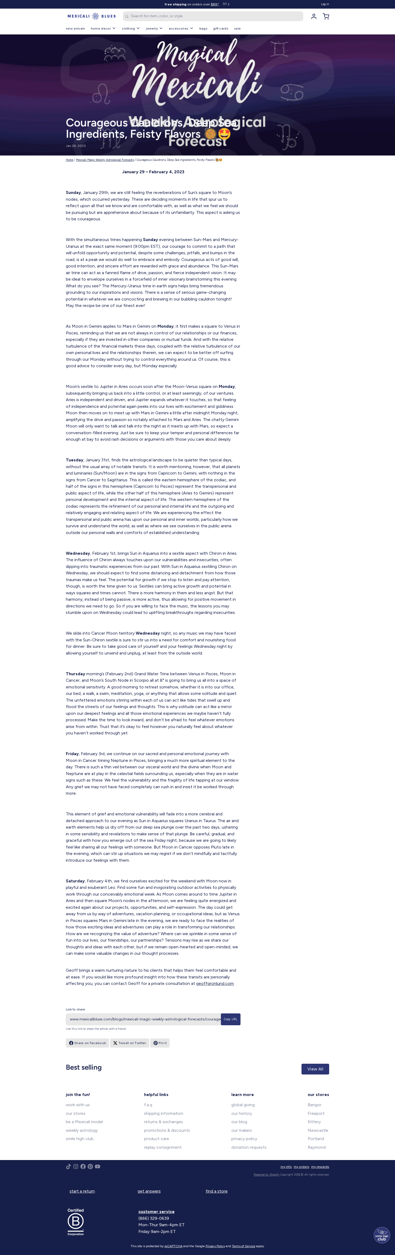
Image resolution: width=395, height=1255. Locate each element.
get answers (149, 1191)
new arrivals (75, 28)
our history (241, 1113)
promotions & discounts (167, 1130)
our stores (75, 1113)
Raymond (317, 1147)
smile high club (80, 1138)
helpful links (156, 1094)
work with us (78, 1104)
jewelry (152, 28)
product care (156, 1138)
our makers (241, 1130)
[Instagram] (75, 1166)
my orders (301, 1167)
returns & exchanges (163, 1121)
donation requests (249, 1147)
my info (286, 1167)
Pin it (163, 1043)
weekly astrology (82, 1130)
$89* (215, 4)
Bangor (314, 1104)
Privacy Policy (215, 1246)
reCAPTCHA (173, 1246)
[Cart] (324, 16)
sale (237, 28)
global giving (243, 1104)
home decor (101, 28)
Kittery (314, 1121)
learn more (242, 1094)
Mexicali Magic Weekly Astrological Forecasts (105, 160)
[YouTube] (97, 1166)
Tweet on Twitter (132, 1043)
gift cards (220, 28)
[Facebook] (83, 1166)
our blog (239, 1121)
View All (315, 1069)
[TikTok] (68, 1166)
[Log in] (312, 16)
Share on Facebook (90, 1043)
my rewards (320, 1167)
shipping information (163, 1113)
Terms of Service (243, 1246)
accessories (178, 28)
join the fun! (78, 1094)
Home (69, 160)
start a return (82, 1191)
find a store (217, 1191)
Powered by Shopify (266, 1174)
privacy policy (244, 1138)
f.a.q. (148, 1104)
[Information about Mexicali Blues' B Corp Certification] (101, 1222)
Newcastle (318, 1130)
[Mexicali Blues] (91, 16)
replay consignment (163, 1147)
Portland (316, 1138)
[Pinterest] (90, 1166)
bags (203, 28)
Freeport (316, 1113)
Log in (325, 4)
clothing (128, 28)
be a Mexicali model (84, 1121)
